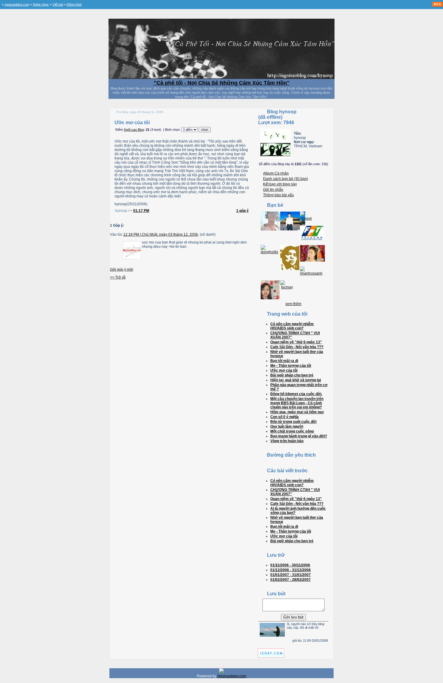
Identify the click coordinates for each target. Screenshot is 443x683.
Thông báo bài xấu (278, 195)
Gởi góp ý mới (121, 269)
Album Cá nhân (276, 173)
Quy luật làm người (286, 426)
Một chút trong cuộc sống (292, 431)
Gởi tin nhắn (273, 189)
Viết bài (57, 4)
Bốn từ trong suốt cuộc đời (293, 422)
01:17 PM (141, 211)
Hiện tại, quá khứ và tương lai (295, 380)
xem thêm (293, 304)
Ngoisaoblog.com (231, 676)
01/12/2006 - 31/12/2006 (290, 570)
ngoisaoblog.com (17, 4)
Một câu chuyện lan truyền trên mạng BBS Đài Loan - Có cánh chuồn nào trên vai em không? (296, 403)
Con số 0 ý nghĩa (284, 417)
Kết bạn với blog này (280, 184)
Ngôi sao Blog (134, 129)
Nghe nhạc (41, 4)
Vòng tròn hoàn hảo (286, 441)
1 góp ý (242, 211)
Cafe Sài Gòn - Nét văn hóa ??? (296, 347)
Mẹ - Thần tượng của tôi (290, 366)
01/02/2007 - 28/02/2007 (290, 580)
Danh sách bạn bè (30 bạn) (285, 179)
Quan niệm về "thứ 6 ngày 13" (296, 342)
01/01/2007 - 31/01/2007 (290, 575)
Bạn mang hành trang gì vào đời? (298, 436)
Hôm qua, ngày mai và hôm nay (297, 412)
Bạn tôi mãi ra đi (284, 361)
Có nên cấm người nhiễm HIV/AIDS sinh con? (292, 326)
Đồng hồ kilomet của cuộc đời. (296, 394)
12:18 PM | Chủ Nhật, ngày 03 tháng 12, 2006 (160, 234)
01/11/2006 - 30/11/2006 (290, 565)
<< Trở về (118, 277)
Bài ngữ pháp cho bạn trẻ (291, 375)
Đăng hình (74, 4)
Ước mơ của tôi (283, 370)
